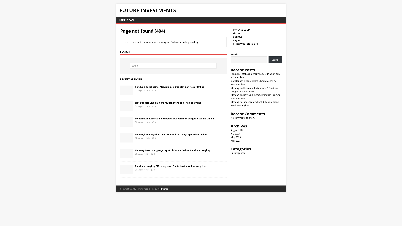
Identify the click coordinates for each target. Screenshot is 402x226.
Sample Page (127, 20)
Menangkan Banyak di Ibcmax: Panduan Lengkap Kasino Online (171, 134)
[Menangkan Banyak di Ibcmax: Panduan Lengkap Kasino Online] (126, 140)
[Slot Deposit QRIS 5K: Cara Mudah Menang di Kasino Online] (126, 108)
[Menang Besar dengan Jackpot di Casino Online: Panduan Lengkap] (126, 156)
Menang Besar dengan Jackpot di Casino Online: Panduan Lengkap (172, 150)
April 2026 (236, 140)
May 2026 (236, 137)
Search (234, 54)
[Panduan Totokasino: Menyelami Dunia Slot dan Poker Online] (126, 92)
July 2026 (235, 133)
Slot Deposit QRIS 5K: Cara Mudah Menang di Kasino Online (168, 102)
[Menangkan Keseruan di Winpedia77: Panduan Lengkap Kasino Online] (126, 124)
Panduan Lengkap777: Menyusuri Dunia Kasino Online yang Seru (171, 166)
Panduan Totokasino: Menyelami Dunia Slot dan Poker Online (169, 86)
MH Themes (163, 189)
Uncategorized (238, 152)
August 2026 (237, 130)
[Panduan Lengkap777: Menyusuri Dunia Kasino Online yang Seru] (126, 172)
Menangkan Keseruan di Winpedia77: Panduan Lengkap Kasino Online (174, 118)
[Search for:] (173, 66)
